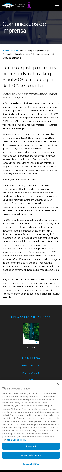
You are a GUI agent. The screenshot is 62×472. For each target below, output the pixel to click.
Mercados (31, 372)
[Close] (57, 383)
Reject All (31, 446)
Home (5, 50)
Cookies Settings (30, 464)
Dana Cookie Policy (16, 440)
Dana (31, 379)
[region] (31, 425)
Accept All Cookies (31, 455)
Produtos (31, 365)
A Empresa (31, 358)
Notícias (15, 50)
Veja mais (31, 347)
